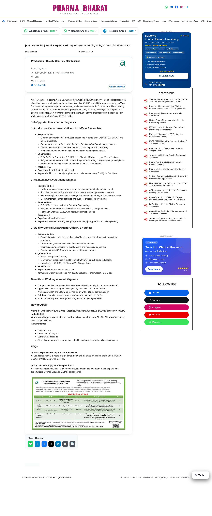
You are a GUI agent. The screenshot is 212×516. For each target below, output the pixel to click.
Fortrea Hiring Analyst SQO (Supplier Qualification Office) (166, 135)
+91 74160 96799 (157, 85)
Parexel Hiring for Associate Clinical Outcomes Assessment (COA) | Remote (167, 107)
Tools (201, 475)
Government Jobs (190, 21)
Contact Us (136, 477)
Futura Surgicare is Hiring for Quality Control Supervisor (166, 163)
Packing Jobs (91, 21)
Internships (12, 21)
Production (125, 21)
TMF (63, 21)
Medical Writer (52, 21)
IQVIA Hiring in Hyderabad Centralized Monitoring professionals (166, 128)
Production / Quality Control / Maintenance (55, 61)
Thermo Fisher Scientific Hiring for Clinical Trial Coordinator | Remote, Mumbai (168, 100)
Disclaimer (148, 477)
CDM (22, 21)
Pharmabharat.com (43, 477)
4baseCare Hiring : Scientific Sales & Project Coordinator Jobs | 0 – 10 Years (167, 198)
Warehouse (174, 21)
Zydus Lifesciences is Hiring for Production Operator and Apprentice (168, 177)
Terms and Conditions (180, 477)
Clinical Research (35, 21)
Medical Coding (75, 21)
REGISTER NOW (166, 75)
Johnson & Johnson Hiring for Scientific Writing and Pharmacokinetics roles (167, 219)
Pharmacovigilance (108, 21)
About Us (125, 477)
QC (139, 21)
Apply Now (154, 269)
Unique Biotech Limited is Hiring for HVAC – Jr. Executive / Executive (168, 184)
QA (133, 21)
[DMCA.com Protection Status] (32, 465)
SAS (203, 21)
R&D (164, 21)
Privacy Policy (161, 477)
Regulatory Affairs (151, 21)
